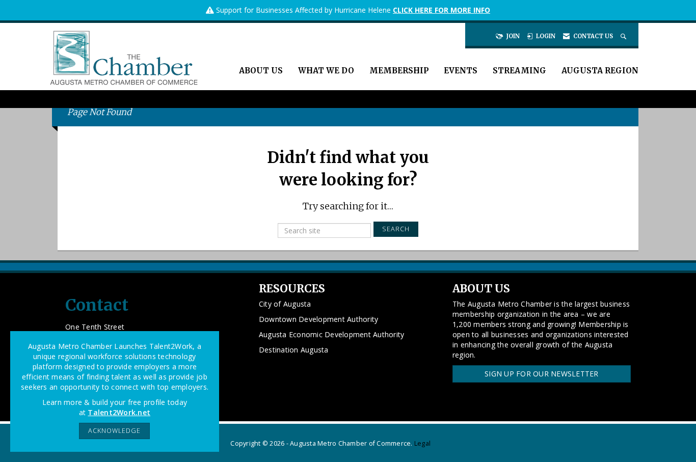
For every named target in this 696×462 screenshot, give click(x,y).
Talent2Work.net (119, 412)
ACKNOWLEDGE (114, 430)
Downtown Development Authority (319, 319)
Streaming (519, 70)
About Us (261, 70)
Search (396, 229)
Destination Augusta (294, 350)
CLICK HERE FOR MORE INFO (441, 10)
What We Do (326, 70)
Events (460, 70)
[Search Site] (624, 36)
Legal (422, 443)
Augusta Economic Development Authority (332, 334)
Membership (399, 70)
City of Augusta (285, 304)
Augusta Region (599, 70)
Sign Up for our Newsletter (542, 373)
